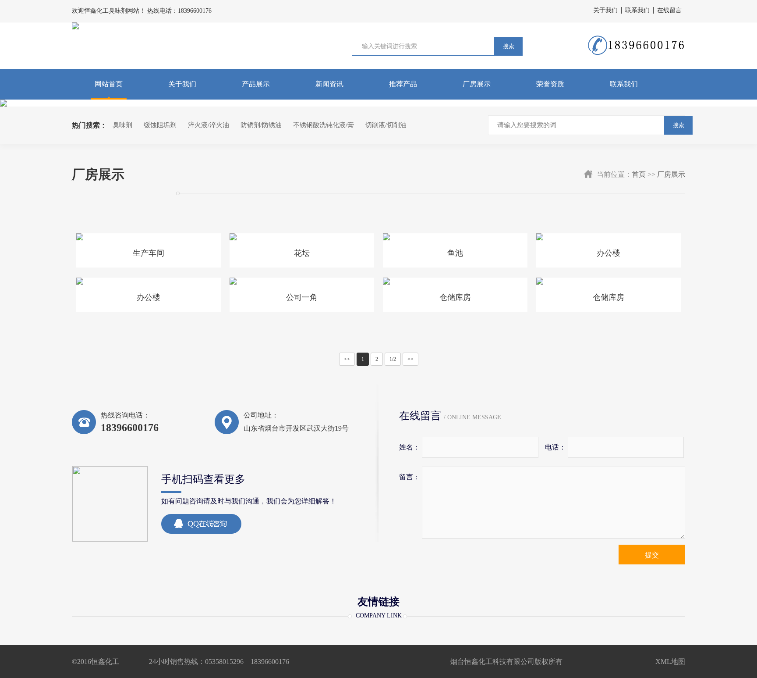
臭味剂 (122, 124)
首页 (639, 174)
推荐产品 (403, 84)
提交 (652, 555)
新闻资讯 (329, 84)
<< (347, 359)
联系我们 (637, 10)
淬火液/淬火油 (208, 124)
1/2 (392, 359)
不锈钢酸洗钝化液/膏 (323, 124)
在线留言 (669, 10)
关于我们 (605, 10)
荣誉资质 (550, 84)
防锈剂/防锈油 (261, 124)
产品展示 (256, 84)
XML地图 (670, 661)
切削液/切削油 (386, 124)
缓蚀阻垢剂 (160, 124)
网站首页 (109, 84)
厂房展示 (477, 84)
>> (410, 359)
